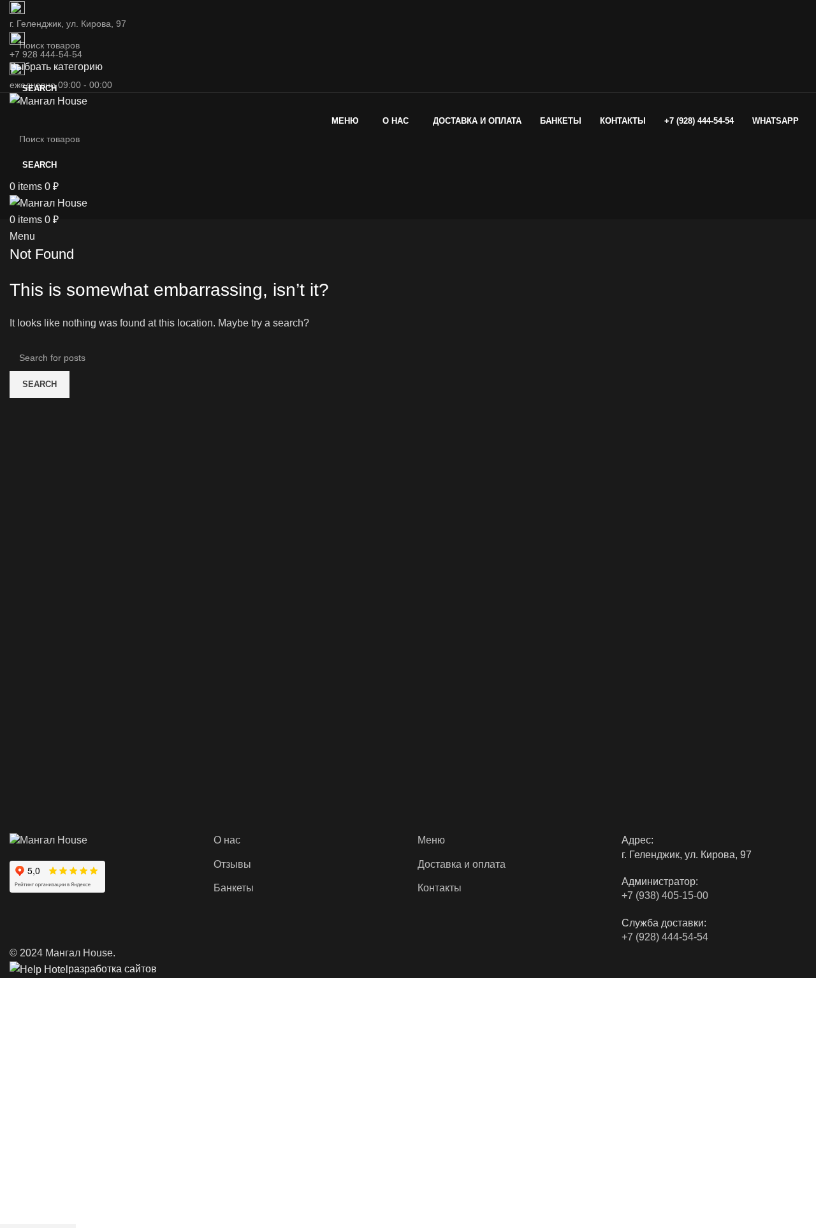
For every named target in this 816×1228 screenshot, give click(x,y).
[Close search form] (16, 16)
